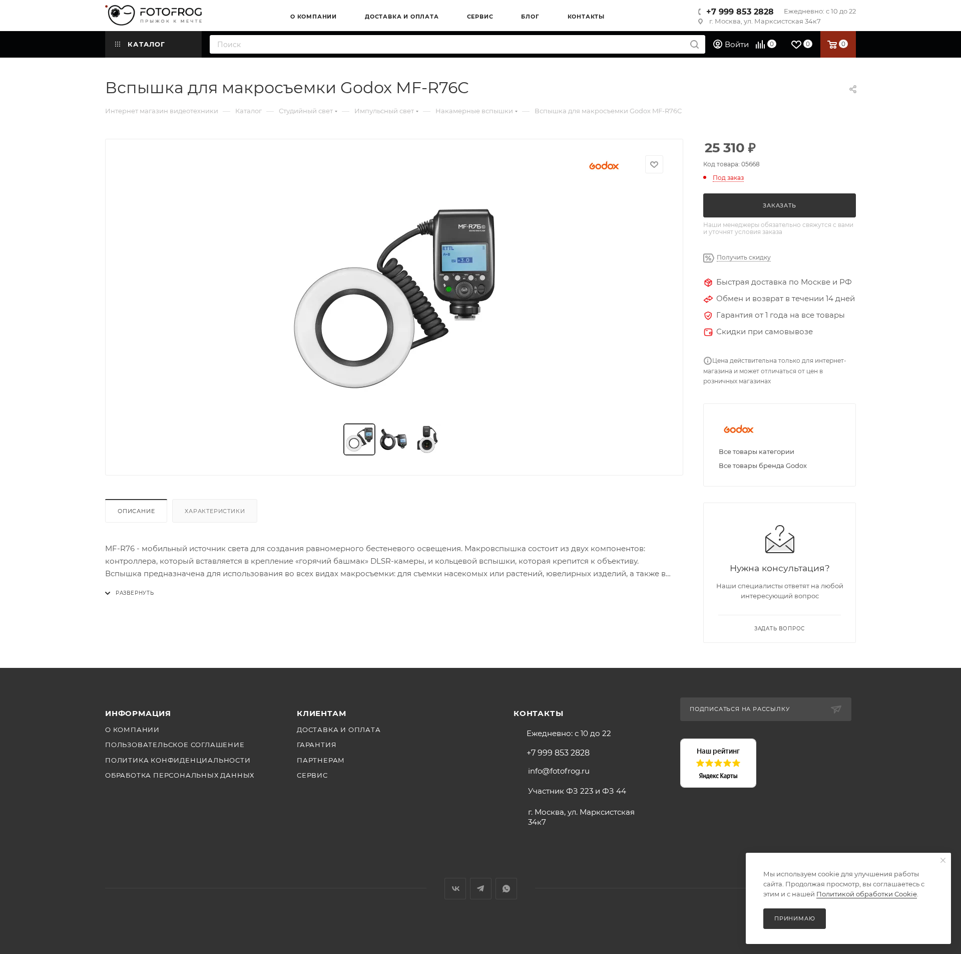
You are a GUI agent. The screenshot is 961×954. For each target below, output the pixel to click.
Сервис (312, 775)
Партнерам (321, 760)
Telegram (481, 888)
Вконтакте (455, 888)
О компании (132, 730)
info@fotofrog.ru (559, 771)
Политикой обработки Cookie (866, 894)
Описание (136, 511)
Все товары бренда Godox (763, 465)
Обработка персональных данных (179, 775)
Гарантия (316, 745)
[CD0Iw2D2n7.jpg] (394, 298)
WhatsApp (506, 888)
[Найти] (694, 44)
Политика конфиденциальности (178, 760)
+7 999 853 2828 (740, 12)
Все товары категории (756, 451)
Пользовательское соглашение (175, 745)
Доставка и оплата (339, 730)
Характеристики (215, 511)
